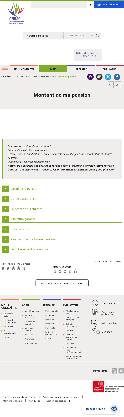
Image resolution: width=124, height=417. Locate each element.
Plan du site (34, 400)
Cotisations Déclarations (71, 325)
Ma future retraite (41, 76)
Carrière (69, 330)
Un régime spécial (8, 314)
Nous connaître (24, 69)
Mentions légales (11, 400)
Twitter (121, 370)
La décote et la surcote (26, 209)
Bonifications (19, 229)
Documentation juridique (87, 54)
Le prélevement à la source (29, 249)
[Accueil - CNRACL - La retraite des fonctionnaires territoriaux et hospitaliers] (15, 14)
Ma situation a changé (31, 322)
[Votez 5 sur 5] (75, 271)
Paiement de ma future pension (32, 239)
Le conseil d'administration (11, 321)
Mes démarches (32, 311)
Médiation (106, 331)
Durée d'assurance (23, 199)
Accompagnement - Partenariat (74, 357)
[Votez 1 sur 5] (55, 271)
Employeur (109, 69)
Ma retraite (50, 315)
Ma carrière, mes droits (30, 316)
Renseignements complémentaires (62, 283)
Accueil (20, 76)
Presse (7, 337)
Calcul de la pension (24, 189)
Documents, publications (107, 313)
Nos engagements (10, 331)
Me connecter (108, 5)
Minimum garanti (22, 219)
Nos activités (9, 326)
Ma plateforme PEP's (72, 312)
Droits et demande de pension (71, 336)
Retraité (81, 69)
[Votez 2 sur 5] (60, 271)
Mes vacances (51, 323)
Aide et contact (109, 323)
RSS (114, 370)
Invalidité (70, 343)
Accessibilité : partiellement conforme (61, 396)
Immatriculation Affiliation (73, 318)
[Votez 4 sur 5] (70, 271)
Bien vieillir (29, 334)
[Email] (99, 76)
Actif (53, 69)
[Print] (90, 77)
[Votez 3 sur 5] (65, 271)
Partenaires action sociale (51, 333)
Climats (48, 338)
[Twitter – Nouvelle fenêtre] (108, 76)
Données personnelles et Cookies (19, 396)
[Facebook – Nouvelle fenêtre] (117, 76)
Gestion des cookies (56, 401)
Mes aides (49, 319)
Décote (12, 154)
